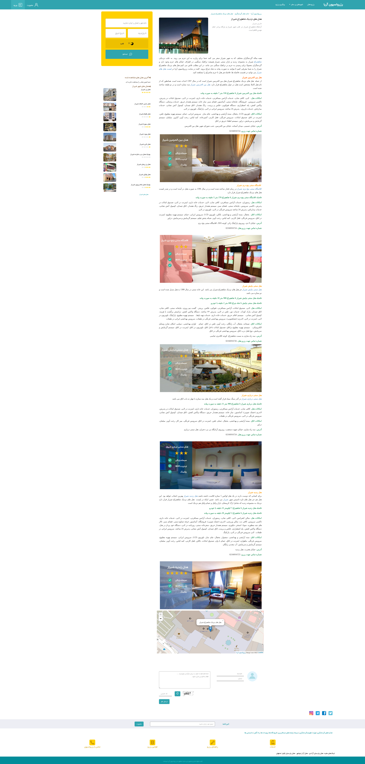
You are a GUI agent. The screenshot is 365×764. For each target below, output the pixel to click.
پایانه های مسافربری (285, 733)
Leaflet (260, 652)
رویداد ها (264, 733)
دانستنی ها (249, 733)
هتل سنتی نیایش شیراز (252, 290)
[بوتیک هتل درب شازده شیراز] (109, 157)
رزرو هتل (310, 4)
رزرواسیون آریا (333, 5)
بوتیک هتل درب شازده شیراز (140, 154)
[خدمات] (273, 743)
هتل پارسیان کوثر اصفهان (285, 753)
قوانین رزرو (152, 747)
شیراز (225, 499)
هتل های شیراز (143, 194)
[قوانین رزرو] (152, 743)
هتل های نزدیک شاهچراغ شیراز (222, 14)
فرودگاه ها (273, 733)
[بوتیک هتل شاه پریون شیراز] (109, 187)
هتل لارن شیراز (145, 144)
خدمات (272, 747)
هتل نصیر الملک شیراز (142, 103)
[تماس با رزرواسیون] (92, 743)
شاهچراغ (258, 62)
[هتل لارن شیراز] (109, 147)
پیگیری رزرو (280, 4)
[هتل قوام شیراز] (109, 117)
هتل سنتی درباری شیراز (252, 399)
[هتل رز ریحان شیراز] (109, 167)
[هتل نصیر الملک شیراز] (109, 106)
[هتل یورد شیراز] (109, 137)
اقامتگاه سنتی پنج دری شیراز (249, 189)
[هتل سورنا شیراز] (109, 127)
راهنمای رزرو (212, 747)
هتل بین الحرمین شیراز (200, 85)
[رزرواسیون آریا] (53, 4)
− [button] (161, 618)
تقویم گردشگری (305, 733)
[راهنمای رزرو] (212, 743)
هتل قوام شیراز (144, 114)
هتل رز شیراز (145, 89)
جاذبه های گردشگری (242, 14)
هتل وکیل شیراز (144, 174)
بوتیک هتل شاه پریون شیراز (140, 184)
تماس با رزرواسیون (92, 747)
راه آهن (257, 733)
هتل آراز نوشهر (302, 753)
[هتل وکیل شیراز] (109, 177)
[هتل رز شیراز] (109, 94)
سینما (296, 733)
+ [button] (161, 614)
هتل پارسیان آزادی (316, 753)
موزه (314, 733)
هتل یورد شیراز (144, 134)
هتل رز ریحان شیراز (143, 164)
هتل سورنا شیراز (144, 124)
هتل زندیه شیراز (191, 496)
